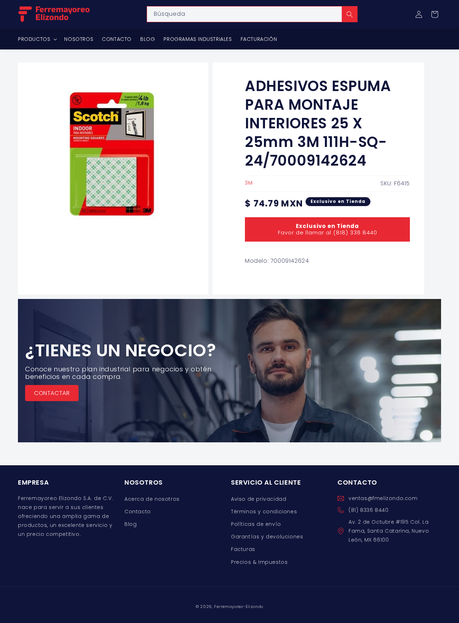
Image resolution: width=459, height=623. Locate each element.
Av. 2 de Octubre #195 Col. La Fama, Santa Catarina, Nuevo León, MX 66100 (389, 530)
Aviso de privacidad (258, 499)
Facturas (243, 549)
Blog (130, 524)
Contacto (137, 511)
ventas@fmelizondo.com (383, 498)
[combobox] (252, 14)
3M (248, 182)
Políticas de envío (256, 524)
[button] (435, 14)
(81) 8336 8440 (368, 510)
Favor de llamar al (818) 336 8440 (327, 229)
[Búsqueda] (350, 14)
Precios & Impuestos (259, 562)
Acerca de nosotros (152, 499)
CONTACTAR (52, 393)
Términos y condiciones (264, 511)
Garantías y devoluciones (267, 536)
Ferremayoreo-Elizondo (238, 606)
